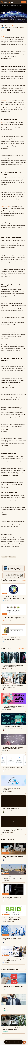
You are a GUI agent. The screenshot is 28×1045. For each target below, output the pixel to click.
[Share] (20, 1041)
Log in (18, 2)
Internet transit (4, 100)
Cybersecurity (12, 556)
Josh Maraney (8, 25)
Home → (24, 969)
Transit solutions (5, 206)
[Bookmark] (16, 1041)
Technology (6, 5)
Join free (23, 2)
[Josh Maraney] (2, 26)
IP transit (3, 122)
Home (2, 5)
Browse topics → (22, 648)
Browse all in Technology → (20, 839)
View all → (24, 580)
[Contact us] (24, 1042)
